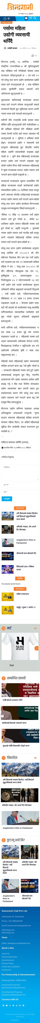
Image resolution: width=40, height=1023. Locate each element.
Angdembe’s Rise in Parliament (18, 828)
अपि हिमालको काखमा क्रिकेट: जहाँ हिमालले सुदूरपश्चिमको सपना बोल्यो (27, 516)
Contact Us (6, 970)
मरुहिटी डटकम (12, 48)
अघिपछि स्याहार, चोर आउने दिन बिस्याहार (17, 805)
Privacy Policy (8, 963)
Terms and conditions (11, 967)
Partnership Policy (9, 957)
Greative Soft (24, 1020)
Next (36, 648)
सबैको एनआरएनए (22, 594)
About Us (6, 954)
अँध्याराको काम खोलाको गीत (26, 553)
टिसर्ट (36, 665)
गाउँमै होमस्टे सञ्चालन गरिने (12, 700)
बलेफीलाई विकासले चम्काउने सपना (14, 723)
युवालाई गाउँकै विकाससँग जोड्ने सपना (16, 746)
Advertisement (8, 960)
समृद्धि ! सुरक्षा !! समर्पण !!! (26, 607)
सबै (35, 628)
